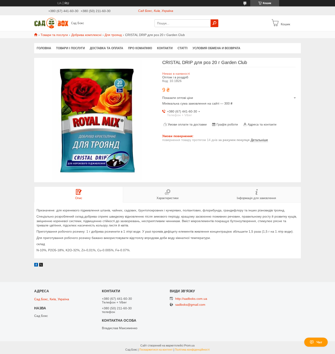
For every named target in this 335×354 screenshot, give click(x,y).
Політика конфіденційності (192, 349)
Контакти (165, 48)
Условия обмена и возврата (216, 48)
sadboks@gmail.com (190, 304)
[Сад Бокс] (51, 23)
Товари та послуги (54, 35)
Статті (183, 48)
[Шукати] (214, 23)
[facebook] (36, 265)
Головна (44, 48)
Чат (319, 342)
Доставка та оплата (106, 48)
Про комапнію (140, 48)
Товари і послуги (70, 48)
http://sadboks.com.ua (191, 298)
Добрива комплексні (86, 35)
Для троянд (113, 35)
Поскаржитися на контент (156, 349)
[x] (41, 265)
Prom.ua (189, 345)
